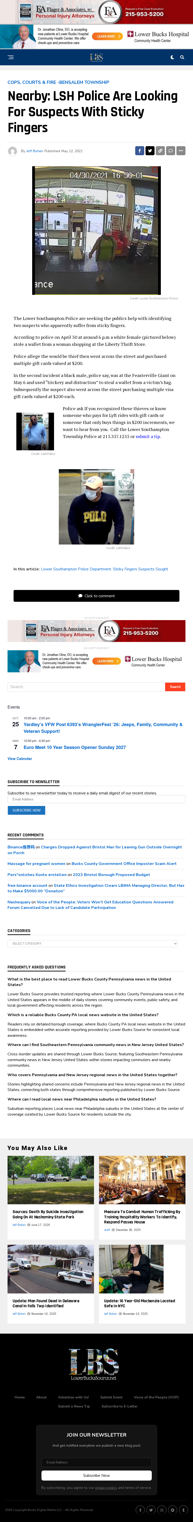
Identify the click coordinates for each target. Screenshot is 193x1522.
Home (20, 1397)
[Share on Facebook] (139, 150)
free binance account (27, 885)
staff (107, 1230)
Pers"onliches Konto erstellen (37, 875)
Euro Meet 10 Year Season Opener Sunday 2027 (75, 747)
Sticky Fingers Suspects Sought (140, 569)
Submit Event (111, 1397)
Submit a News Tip (74, 1406)
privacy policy (106, 1487)
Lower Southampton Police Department (76, 569)
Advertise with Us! (73, 1397)
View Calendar (20, 758)
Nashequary (19, 902)
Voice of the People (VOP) (156, 1397)
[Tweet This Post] (150, 150)
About (41, 1397)
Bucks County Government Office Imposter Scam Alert (124, 863)
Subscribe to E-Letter (119, 1406)
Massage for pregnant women (36, 863)
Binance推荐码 (21, 847)
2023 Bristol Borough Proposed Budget (111, 875)
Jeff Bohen (34, 151)
